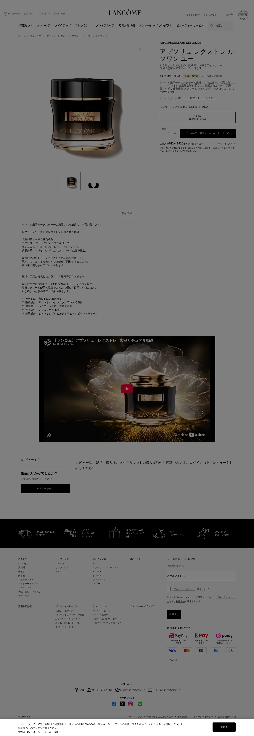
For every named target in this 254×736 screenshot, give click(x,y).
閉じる (224, 727)
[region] (127, 727)
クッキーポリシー (53, 732)
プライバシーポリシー (30, 732)
